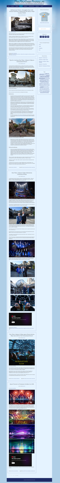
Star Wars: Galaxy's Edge (32, 167)
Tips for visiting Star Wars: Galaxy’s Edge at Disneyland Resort (21, 60)
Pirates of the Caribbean (46, 86)
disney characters (41, 77)
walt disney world (46, 91)
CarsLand (45, 74)
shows (44, 87)
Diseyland (23, 167)
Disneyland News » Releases (45, 80)
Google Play (40, 48)
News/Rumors (15, 53)
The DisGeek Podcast (29, 2)
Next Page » (17, 475)
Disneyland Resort (27, 167)
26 (13, 475)
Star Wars (28, 328)
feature (40, 83)
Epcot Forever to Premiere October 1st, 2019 (22, 384)
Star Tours (46, 87)
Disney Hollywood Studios (47, 77)
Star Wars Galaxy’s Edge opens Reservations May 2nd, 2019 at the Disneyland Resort (21, 335)
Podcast (41, 87)
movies (45, 85)
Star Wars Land (45, 89)
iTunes (40, 44)
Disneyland (15, 378)
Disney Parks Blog (13, 388)
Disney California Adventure (44, 76)
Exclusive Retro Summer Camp (44, 22)
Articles (12, 53)
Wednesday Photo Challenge (44, 92)
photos (43, 86)
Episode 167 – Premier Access (43, 57)
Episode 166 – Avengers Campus (43, 59)
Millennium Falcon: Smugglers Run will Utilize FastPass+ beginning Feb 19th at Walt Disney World (21, 11)
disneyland (13, 328)
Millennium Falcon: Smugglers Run (23, 328)
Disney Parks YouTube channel (21, 115)
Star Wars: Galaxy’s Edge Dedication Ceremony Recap (22, 173)
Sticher (40, 46)
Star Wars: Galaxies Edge (43, 88)
